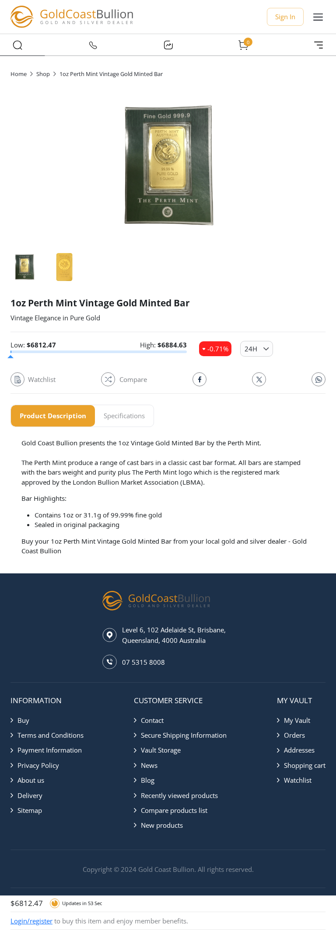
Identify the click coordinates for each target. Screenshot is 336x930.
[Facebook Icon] (199, 379)
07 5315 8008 (143, 662)
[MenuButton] (319, 45)
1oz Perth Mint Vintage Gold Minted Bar (111, 74)
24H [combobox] (251, 348)
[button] (47, 720)
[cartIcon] (243, 45)
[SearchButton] (17, 45)
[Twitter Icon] (259, 379)
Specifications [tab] (124, 415)
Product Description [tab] (53, 415)
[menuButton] (318, 17)
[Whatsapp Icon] (319, 379)
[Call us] (93, 45)
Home (18, 74)
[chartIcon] (168, 45)
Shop (43, 74)
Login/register (31, 920)
